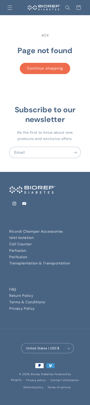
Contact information (64, 380)
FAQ (12, 289)
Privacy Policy (22, 308)
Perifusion (18, 257)
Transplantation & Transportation (39, 263)
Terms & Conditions (27, 302)
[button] (9, 7)
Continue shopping (45, 68)
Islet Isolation (21, 237)
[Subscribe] (75, 152)
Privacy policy (36, 380)
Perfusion (17, 250)
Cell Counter (20, 244)
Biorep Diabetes (42, 374)
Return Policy (21, 295)
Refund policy (33, 387)
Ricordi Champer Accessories (36, 231)
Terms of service (59, 387)
